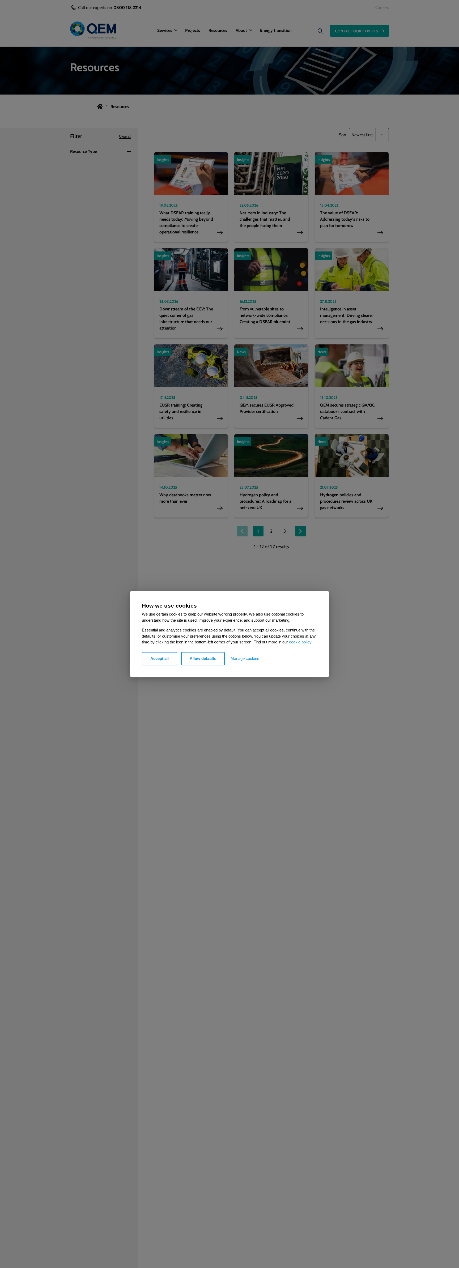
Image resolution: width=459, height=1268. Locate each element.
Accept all (159, 658)
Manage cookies (245, 658)
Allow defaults (203, 658)
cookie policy (300, 642)
